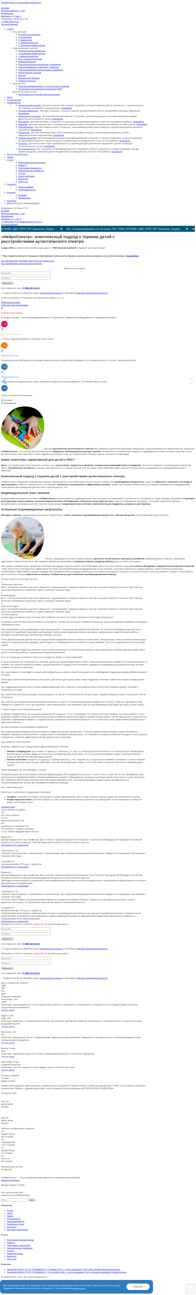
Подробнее (66, 108)
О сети (10, 159)
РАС (3, 991)
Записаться (48, 260)
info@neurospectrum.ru (30, 221)
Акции (10, 157)
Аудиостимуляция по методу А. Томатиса (38, 67)
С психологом (25, 37)
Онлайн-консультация (29, 34)
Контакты (11, 200)
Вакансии (23, 178)
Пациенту (12, 184)
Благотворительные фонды (31, 162)
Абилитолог (24, 132)
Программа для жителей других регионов (39, 94)
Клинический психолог (29, 105)
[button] (191, 381)
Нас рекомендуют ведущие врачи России (21, 260)
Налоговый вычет (27, 189)
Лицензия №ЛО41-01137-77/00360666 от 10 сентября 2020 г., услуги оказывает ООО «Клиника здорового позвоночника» (67, 1272)
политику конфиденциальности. (92, 293)
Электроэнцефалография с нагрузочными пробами (43, 86)
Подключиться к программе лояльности (21, 2)
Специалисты (13, 102)
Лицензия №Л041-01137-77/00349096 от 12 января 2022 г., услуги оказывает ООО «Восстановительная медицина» (63, 1269)
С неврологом (25, 40)
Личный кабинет (9, 24)
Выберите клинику (10, 1180)
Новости (22, 165)
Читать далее (7, 1010)
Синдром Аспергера (11, 996)
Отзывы (5, 1078)
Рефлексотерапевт (27, 138)
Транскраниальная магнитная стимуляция (39, 64)
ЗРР (3, 988)
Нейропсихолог (26, 127)
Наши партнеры (26, 176)
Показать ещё (8, 807)
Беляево (22, 195)
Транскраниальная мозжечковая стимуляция (40, 70)
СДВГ (3, 985)
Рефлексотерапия (27, 61)
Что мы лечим (14, 99)
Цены (9, 97)
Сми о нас (23, 181)
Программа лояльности (30, 168)
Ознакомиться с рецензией (14, 845)
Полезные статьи (15, 1224)
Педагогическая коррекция (31, 50)
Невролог (23, 124)
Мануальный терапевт (29, 116)
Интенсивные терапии (29, 72)
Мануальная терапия (29, 78)
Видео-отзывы (8, 1081)
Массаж (22, 75)
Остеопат (23, 143)
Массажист (23, 121)
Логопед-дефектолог (28, 110)
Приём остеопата (27, 80)
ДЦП (3, 993)
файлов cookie (79, 1288)
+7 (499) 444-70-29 (10, 21)
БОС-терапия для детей (30, 59)
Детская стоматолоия (17, 1229)
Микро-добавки (26, 187)
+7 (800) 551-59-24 (31, 288)
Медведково (24, 198)
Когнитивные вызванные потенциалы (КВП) (40, 89)
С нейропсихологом (28, 42)
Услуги (10, 29)
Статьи (21, 173)
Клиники (11, 192)
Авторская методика (17, 154)
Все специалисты (27, 149)
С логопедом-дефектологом (31, 45)
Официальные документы (31, 170)
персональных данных (51, 293)
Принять (138, 1286)
